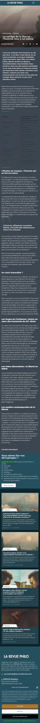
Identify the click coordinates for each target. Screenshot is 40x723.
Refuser (20, 711)
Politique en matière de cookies (12, 720)
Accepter (20, 706)
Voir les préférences (20, 716)
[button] (37, 687)
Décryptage (7, 33)
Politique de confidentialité (28, 720)
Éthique (16, 33)
